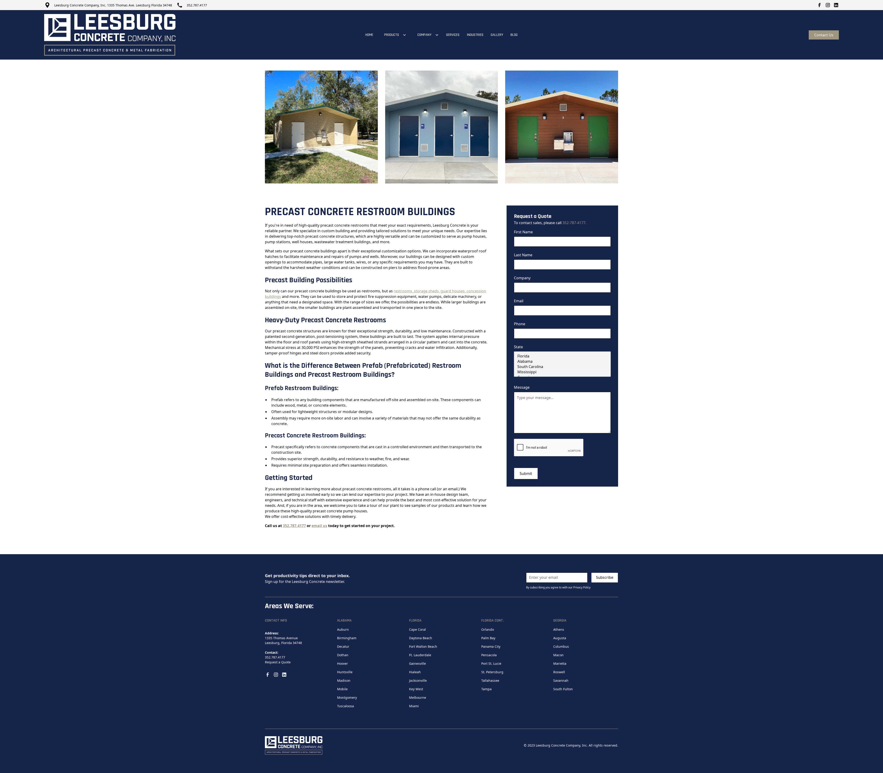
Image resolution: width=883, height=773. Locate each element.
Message (522, 387)
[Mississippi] (562, 372)
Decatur (343, 646)
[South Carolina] (562, 366)
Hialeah (415, 672)
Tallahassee (490, 680)
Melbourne (417, 697)
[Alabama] (562, 361)
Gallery (497, 34)
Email (518, 300)
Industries (475, 34)
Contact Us (823, 34)
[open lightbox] (321, 127)
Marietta (559, 663)
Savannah (560, 680)
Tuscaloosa (345, 706)
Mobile (342, 689)
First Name (523, 231)
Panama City (490, 646)
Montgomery (347, 697)
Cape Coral (417, 629)
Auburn (343, 629)
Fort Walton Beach (423, 646)
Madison (343, 680)
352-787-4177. (574, 222)
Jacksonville (418, 680)
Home (369, 34)
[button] (393, 35)
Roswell (559, 672)
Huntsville (345, 672)
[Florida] (562, 356)
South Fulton (563, 689)
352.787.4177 (197, 5)
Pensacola (489, 655)
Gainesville (417, 663)
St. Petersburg (492, 672)
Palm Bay (488, 638)
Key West (416, 689)
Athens (558, 629)
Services (452, 34)
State (518, 346)
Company (522, 277)
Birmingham (346, 638)
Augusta (559, 638)
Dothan (342, 655)
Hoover (342, 663)
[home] (109, 35)
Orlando (487, 629)
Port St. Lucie (491, 663)
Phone (519, 323)
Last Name (523, 254)
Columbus (561, 646)
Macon (558, 655)
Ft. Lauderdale (420, 655)
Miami (414, 706)
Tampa (486, 689)
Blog (514, 34)
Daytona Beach (420, 638)
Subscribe (604, 577)
